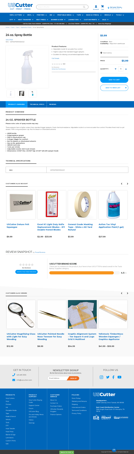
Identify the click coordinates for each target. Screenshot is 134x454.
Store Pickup (76, 398)
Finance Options (55, 414)
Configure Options (21, 208)
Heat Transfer (24, 20)
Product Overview (16, 104)
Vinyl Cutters (16, 15)
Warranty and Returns (79, 401)
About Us (53, 400)
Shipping (75, 404)
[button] (67, 23)
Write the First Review (59, 69)
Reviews (52, 104)
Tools (119, 15)
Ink (51, 15)
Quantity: (104, 69)
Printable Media (64, 15)
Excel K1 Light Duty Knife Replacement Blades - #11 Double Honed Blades (51, 227)
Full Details (55, 58)
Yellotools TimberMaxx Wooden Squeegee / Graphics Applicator (111, 336)
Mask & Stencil (92, 15)
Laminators (73, 20)
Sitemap (32, 423)
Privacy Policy (76, 413)
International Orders (78, 407)
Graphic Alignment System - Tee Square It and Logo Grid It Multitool (82, 336)
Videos (31, 420)
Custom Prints (90, 20)
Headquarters (110, 401)
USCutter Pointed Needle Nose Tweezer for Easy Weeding (50, 336)
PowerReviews (40, 252)
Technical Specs (37, 104)
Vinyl (29, 15)
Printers (40, 15)
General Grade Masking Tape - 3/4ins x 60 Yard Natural (80, 227)
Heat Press (41, 20)
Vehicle (107, 15)
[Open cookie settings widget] (114, 449)
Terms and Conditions (79, 410)
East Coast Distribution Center (110, 409)
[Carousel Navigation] (124, 184)
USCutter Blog (34, 411)
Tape (79, 15)
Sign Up (73, 378)
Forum (31, 408)
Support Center (34, 405)
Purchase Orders (56, 406)
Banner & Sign (57, 20)
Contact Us (54, 403)
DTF (11, 20)
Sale (104, 20)
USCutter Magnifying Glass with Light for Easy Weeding (21, 336)
